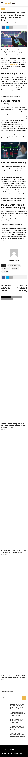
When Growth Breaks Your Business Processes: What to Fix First (17, 713)
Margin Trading (5, 268)
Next (7, 682)
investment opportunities (14, 265)
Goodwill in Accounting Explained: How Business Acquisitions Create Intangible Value (13, 425)
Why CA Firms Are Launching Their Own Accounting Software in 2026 (13, 676)
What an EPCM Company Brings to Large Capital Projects (17, 727)
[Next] (6, 740)
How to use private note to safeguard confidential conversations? (22, 289)
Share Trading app (6, 111)
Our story (20, 750)
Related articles (6, 297)
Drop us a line (9, 750)
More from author (16, 297)
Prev (4, 682)
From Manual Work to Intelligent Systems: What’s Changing (16, 720)
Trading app (5, 271)
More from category (7, 299)
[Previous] (3, 740)
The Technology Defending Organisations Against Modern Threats (17, 734)
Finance (3, 9)
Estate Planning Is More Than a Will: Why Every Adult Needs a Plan (13, 551)
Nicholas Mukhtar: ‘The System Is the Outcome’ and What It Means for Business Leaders (17, 706)
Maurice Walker (5, 23)
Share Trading (15, 268)
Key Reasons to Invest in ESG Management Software (6, 288)
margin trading (13, 64)
